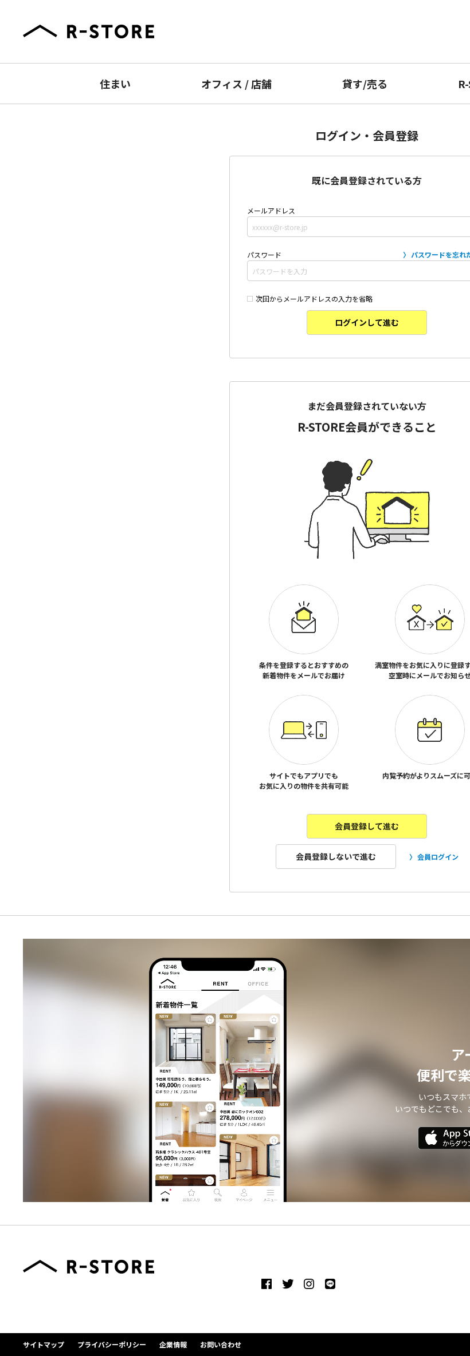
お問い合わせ (220, 1344)
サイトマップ (43, 1344)
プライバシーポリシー (111, 1344)
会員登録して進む (367, 826)
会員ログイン (438, 856)
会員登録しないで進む (336, 856)
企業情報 (173, 1344)
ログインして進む (367, 322)
